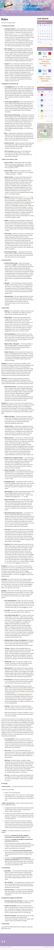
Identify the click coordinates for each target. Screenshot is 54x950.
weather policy (27, 197)
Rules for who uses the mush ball (24, 693)
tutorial (22, 496)
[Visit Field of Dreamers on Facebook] (4, 942)
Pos (39, 91)
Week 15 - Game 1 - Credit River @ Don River (45, 79)
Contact (3, 14)
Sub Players (14, 12)
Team (42, 91)
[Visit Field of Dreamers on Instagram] (2, 942)
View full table (49, 121)
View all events (49, 84)
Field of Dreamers (32, 4)
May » (51, 44)
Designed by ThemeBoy (48, 947)
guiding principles (17, 34)
